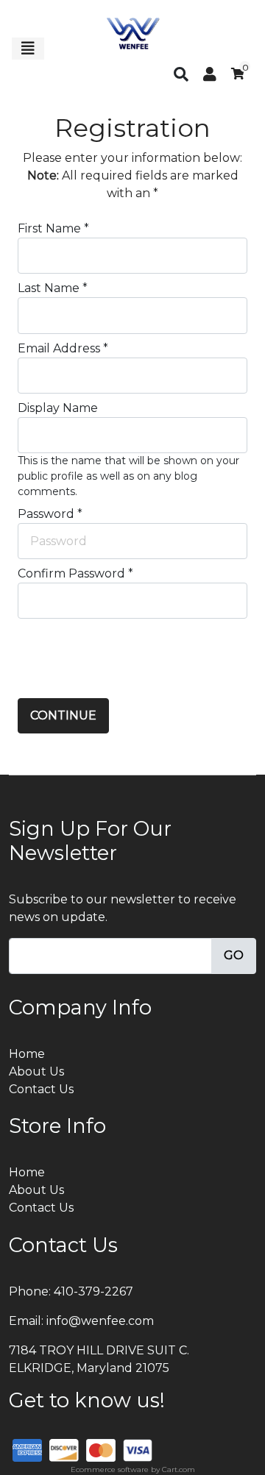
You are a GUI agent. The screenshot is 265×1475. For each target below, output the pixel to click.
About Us (36, 1071)
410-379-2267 (93, 1291)
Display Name (58, 408)
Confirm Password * (75, 573)
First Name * (53, 228)
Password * (50, 514)
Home (27, 1054)
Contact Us (41, 1089)
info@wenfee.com (100, 1321)
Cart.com (178, 1469)
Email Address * (63, 348)
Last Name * (53, 288)
